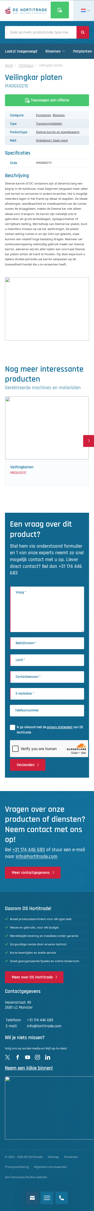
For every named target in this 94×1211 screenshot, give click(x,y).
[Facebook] (17, 1057)
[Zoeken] (83, 32)
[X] (7, 1057)
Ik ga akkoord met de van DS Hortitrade (50, 729)
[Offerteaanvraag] (60, 10)
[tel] (61, 1198)
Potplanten (43, 115)
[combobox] (41, 32)
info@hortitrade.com (36, 856)
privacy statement (60, 727)
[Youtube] (27, 1057)
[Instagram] (37, 1057)
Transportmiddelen (49, 123)
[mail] (32, 1198)
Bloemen (59, 115)
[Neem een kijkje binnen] (47, 1108)
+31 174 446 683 (28, 849)
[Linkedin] (47, 1057)
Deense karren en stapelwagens (57, 132)
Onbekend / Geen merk (52, 140)
